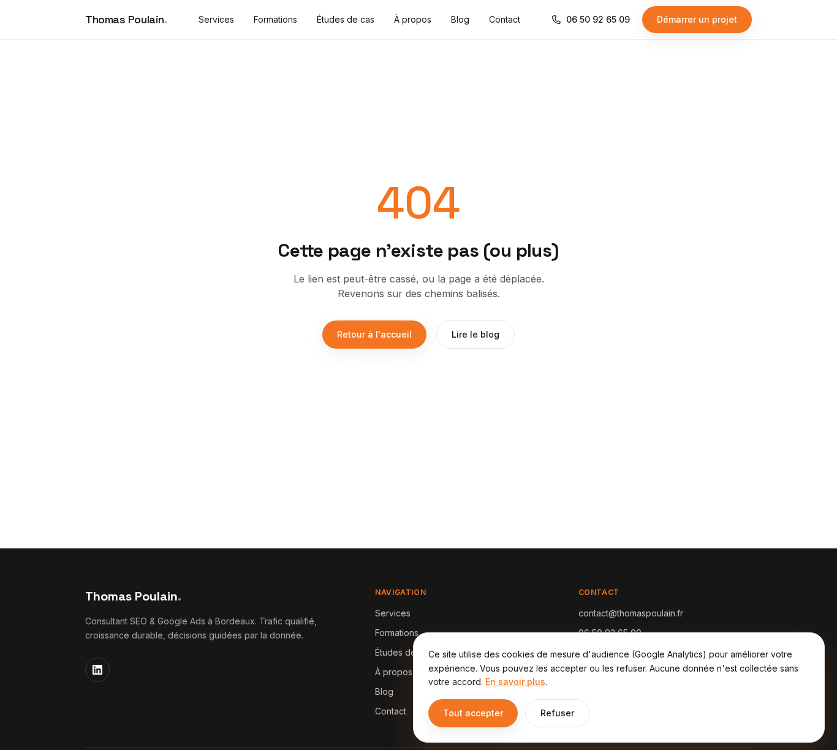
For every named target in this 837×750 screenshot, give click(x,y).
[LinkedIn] (97, 669)
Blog (460, 19)
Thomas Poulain (126, 19)
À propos (412, 19)
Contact (504, 19)
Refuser (557, 713)
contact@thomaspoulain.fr (630, 613)
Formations (275, 19)
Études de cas (345, 19)
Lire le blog (475, 334)
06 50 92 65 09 (598, 19)
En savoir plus (515, 681)
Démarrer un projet (697, 19)
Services (216, 19)
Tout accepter (473, 713)
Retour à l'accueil (374, 334)
